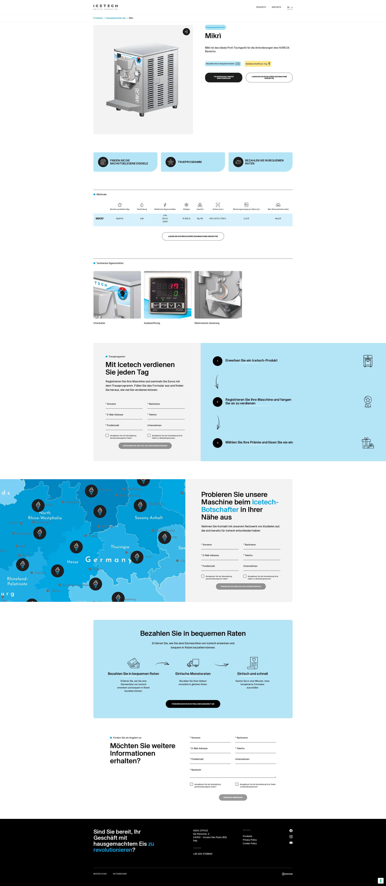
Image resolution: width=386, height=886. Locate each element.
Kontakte (276, 7)
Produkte (261, 7)
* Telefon (152, 415)
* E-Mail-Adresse (114, 415)
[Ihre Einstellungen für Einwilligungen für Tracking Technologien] (381, 881)
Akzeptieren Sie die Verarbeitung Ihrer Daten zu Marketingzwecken (167, 437)
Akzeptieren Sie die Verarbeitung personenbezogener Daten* (123, 437)
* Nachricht (195, 770)
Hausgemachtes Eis (116, 18)
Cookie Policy (250, 843)
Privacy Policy (250, 840)
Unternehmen (154, 425)
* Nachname (153, 404)
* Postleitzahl (112, 425)
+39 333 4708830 (202, 854)
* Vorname (111, 404)
